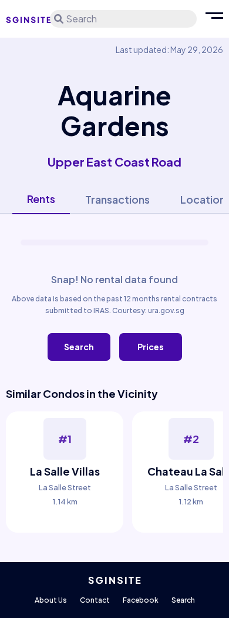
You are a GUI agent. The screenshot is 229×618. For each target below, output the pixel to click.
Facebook (141, 600)
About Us (51, 600)
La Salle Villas (65, 471)
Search (79, 346)
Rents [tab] (41, 198)
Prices (150, 346)
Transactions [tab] (117, 199)
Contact (95, 600)
